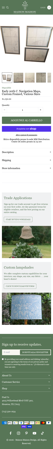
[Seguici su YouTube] (34, 433)
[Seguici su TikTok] (42, 433)
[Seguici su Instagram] (18, 433)
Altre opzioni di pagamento (26, 135)
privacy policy (38, 362)
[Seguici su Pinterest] (26, 433)
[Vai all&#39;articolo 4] (41, 77)
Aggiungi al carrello (26, 120)
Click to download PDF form (20, 286)
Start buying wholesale (18, 219)
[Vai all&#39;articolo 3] (30, 77)
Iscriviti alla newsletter (35, 352)
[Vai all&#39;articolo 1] (7, 77)
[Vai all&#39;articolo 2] (18, 77)
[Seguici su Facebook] (10, 433)
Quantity (5, 105)
